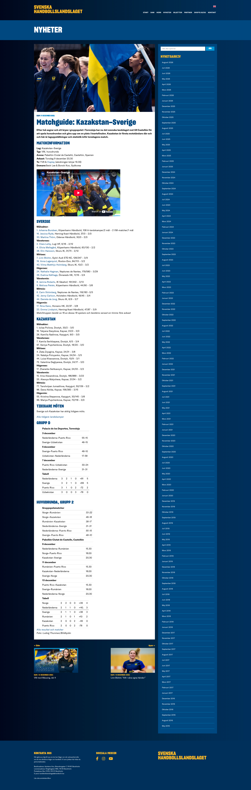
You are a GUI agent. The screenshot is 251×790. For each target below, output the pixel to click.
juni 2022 (166, 336)
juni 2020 (166, 468)
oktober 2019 (167, 512)
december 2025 (168, 106)
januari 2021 (167, 430)
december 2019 (168, 501)
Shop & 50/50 (200, 12)
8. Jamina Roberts (46, 281)
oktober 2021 (167, 380)
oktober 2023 (167, 249)
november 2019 (168, 506)
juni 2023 (166, 271)
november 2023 (168, 243)
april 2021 (166, 413)
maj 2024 (166, 210)
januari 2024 (167, 232)
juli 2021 (165, 397)
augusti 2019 (167, 523)
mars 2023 (166, 287)
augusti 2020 (167, 457)
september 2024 (169, 188)
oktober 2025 (167, 117)
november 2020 (168, 441)
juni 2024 (166, 205)
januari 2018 (167, 627)
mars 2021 (166, 419)
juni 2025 (166, 139)
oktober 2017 (167, 643)
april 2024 (166, 216)
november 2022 (168, 309)
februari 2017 (167, 687)
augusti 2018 (167, 589)
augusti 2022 (167, 325)
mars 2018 (166, 616)
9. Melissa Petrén (46, 285)
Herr (158, 12)
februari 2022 (168, 358)
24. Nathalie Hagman (47, 271)
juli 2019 (165, 528)
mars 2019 (166, 550)
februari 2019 (167, 556)
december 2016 (168, 698)
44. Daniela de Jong (47, 299)
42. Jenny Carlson (46, 295)
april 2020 (166, 479)
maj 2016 (166, 726)
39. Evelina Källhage (47, 275)
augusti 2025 (167, 128)
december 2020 (168, 435)
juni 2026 (166, 73)
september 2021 (168, 386)
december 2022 (168, 304)
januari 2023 (167, 298)
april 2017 (166, 676)
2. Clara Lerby (44, 243)
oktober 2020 (168, 446)
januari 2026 (167, 101)
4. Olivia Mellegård (46, 247)
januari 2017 (167, 693)
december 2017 (168, 633)
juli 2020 (166, 463)
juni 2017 (166, 665)
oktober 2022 (167, 314)
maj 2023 (166, 276)
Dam (38, 116)
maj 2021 (166, 408)
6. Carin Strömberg (46, 292)
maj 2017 (166, 671)
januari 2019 (167, 561)
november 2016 (168, 704)
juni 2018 (166, 600)
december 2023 (168, 238)
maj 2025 (166, 144)
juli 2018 (165, 594)
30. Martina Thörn (46, 237)
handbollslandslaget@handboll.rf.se (51, 773)
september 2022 (169, 320)
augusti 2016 (167, 720)
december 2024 (168, 172)
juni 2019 (166, 534)
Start (145, 12)
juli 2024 (166, 199)
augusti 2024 (167, 194)
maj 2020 (166, 473)
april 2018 (166, 611)
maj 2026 (166, 79)
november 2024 (168, 177)
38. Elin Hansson (45, 250)
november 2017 (168, 638)
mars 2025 (166, 155)
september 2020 (169, 452)
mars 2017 (166, 682)
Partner (188, 12)
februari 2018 (167, 622)
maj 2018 (166, 605)
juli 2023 (166, 265)
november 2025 (168, 112)
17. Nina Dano (44, 305)
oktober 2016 (167, 709)
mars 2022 (166, 353)
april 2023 (166, 282)
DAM (152, 12)
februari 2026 (168, 95)
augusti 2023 (167, 260)
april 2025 (166, 150)
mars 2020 (166, 484)
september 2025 (169, 123)
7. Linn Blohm (44, 257)
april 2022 (166, 347)
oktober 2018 (167, 578)
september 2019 (168, 517)
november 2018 (168, 572)
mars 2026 (166, 90)
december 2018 (168, 567)
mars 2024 (166, 221)
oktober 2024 (167, 183)
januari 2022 (167, 364)
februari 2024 (168, 227)
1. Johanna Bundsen (47, 230)
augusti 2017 (167, 654)
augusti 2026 (167, 62)
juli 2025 (166, 134)
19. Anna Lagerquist (47, 261)
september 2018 (168, 583)
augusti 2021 (167, 391)
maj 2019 (166, 539)
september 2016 (168, 715)
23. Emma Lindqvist (47, 309)
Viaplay (51, 161)
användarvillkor (45, 778)
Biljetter (177, 12)
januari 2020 (167, 495)
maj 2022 (166, 342)
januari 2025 (167, 166)
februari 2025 (168, 161)
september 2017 (168, 649)
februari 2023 (168, 293)
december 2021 (168, 369)
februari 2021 (167, 424)
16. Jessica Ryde (45, 233)
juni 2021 (166, 402)
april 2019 (166, 545)
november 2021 (168, 375)
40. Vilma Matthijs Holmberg (51, 264)
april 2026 (166, 84)
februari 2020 (168, 490)
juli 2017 (165, 660)
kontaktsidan (40, 762)
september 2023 (169, 254)
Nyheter (167, 12)
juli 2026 (166, 68)
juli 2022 (166, 331)
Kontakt (212, 12)
